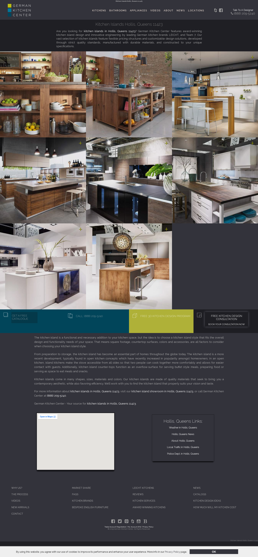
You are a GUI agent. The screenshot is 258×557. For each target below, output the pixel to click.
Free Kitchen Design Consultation (226, 317)
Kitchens (99, 10)
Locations (196, 10)
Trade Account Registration (115, 527)
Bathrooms (118, 10)
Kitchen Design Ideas (207, 500)
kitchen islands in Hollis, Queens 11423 (109, 31)
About (168, 10)
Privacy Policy (172, 551)
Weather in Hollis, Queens (183, 427)
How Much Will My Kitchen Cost (214, 507)
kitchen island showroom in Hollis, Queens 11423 (162, 391)
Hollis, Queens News (183, 434)
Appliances (138, 10)
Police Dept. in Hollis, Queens (183, 453)
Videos (155, 10)
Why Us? (16, 488)
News (181, 10)
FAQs (75, 494)
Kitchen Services (144, 500)
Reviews (138, 494)
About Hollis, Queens (183, 440)
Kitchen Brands (82, 500)
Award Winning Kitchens (149, 507)
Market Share (81, 488)
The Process (19, 494)
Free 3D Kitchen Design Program (165, 316)
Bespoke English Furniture (90, 507)
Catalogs (199, 494)
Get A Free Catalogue (20, 317)
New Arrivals (20, 507)
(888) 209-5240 (56, 395)
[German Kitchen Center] (19, 15)
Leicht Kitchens (143, 488)
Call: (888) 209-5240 (89, 316)
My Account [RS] (134, 527)
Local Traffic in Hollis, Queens (183, 447)
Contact (17, 513)
